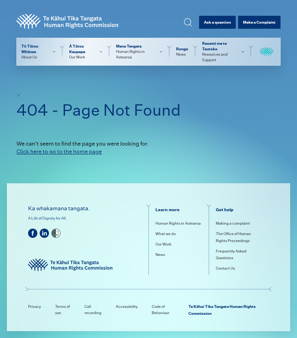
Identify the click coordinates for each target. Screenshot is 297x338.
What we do (165, 234)
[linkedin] (44, 233)
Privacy (34, 306)
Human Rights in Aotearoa (178, 223)
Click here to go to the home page (59, 151)
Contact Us (225, 268)
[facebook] (32, 233)
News (160, 254)
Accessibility (127, 306)
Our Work (163, 244)
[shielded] (56, 233)
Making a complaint (233, 223)
